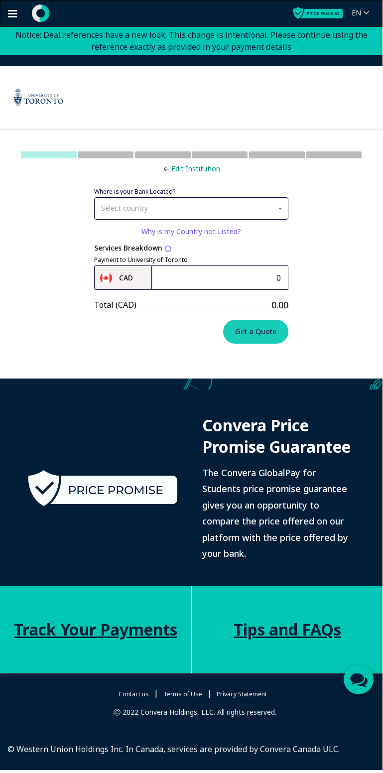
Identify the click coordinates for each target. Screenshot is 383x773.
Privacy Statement (242, 694)
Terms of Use (182, 694)
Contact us (134, 694)
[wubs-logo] (36, 12)
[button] (362, 13)
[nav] (12, 13)
